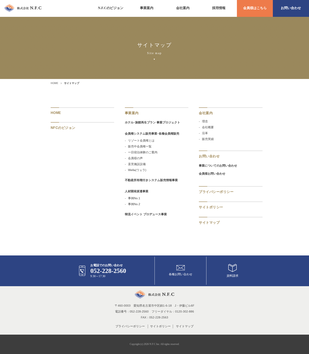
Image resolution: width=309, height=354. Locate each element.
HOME (54, 83)
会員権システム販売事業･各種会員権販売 (152, 133)
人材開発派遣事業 (136, 191)
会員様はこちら (255, 8)
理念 (205, 121)
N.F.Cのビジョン (110, 8)
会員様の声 (135, 158)
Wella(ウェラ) (137, 170)
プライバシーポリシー (216, 192)
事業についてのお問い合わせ (218, 165)
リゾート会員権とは (141, 140)
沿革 (205, 133)
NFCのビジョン (63, 128)
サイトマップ (185, 326)
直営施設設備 (137, 164)
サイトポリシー (211, 207)
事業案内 (146, 8)
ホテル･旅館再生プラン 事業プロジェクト (152, 122)
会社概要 (208, 127)
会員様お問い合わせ (212, 173)
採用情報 (219, 8)
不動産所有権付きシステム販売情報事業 (151, 180)
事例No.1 (134, 198)
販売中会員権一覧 (140, 146)
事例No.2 (134, 204)
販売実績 (208, 139)
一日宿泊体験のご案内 (142, 152)
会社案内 (183, 8)
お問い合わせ (291, 8)
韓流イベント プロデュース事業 (146, 214)
